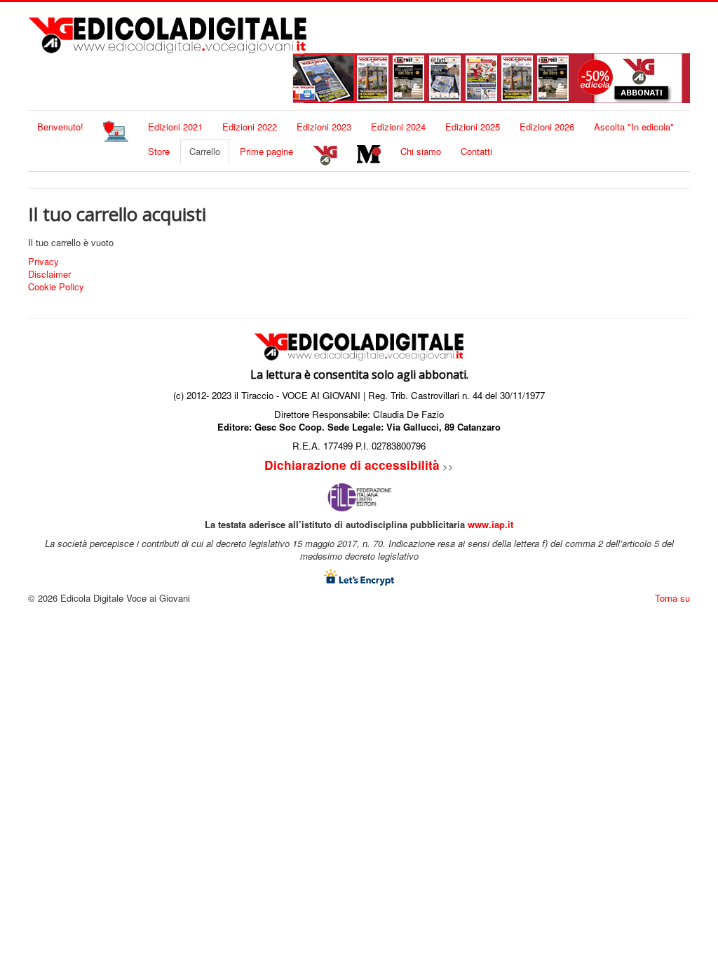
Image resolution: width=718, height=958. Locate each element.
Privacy (43, 261)
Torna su (672, 598)
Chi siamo (420, 151)
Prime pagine (266, 151)
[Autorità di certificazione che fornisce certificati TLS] (359, 575)
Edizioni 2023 (324, 126)
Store (159, 151)
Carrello (204, 151)
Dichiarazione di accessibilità (352, 465)
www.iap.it (490, 524)
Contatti (476, 151)
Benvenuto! (60, 126)
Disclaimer (49, 274)
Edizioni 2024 (398, 126)
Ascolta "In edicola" (634, 126)
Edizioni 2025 (472, 126)
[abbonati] (488, 76)
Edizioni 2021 (175, 126)
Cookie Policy (56, 287)
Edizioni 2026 (547, 126)
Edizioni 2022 (249, 126)
